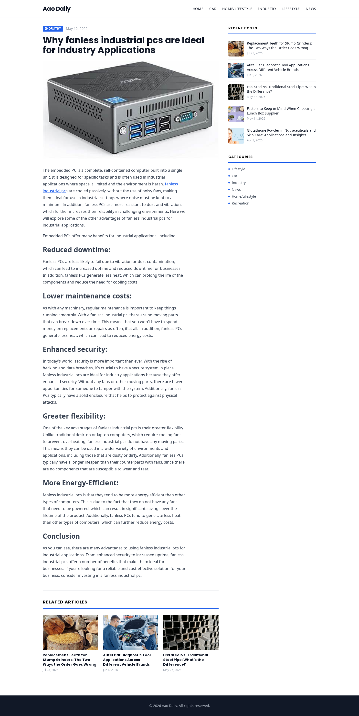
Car (212, 8)
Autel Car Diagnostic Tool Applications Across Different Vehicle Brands (127, 660)
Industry (267, 8)
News (311, 8)
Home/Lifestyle (237, 8)
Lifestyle (291, 8)
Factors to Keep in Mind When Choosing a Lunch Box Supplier (281, 110)
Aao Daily (57, 9)
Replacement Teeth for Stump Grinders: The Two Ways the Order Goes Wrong (69, 660)
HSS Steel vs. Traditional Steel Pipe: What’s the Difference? (185, 660)
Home (198, 8)
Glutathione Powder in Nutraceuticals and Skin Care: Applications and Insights (281, 132)
